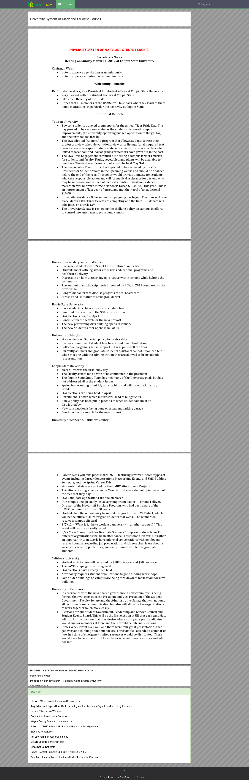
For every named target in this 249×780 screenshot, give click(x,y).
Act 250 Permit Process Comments (49, 736)
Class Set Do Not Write (43, 746)
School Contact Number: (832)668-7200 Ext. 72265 (58, 752)
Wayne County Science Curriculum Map (52, 721)
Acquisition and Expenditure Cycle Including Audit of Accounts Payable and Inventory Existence (81, 706)
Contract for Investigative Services (49, 716)
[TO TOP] (124, 770)
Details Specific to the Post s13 (47, 741)
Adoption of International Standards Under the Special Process (64, 757)
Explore (66, 4)
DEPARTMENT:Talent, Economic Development (55, 701)
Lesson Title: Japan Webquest (47, 711)
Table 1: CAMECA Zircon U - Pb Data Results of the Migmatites (64, 726)
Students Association (42, 731)
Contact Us (143, 777)
